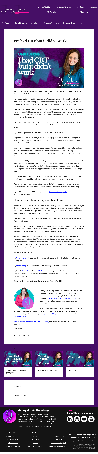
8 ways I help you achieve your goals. (16, 371)
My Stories (35, 23)
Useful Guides (18, 329)
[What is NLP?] (80, 359)
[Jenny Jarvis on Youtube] (84, 419)
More (81, 23)
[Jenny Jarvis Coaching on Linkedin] (70, 419)
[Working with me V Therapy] (49, 359)
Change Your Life (51, 23)
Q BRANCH (91, 437)
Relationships (69, 23)
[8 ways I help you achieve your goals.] (18, 359)
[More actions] (83, 35)
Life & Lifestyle (20, 23)
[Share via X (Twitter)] (19, 335)
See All (92, 348)
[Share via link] (28, 335)
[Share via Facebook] (14, 335)
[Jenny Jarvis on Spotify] (91, 419)
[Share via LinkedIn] (24, 335)
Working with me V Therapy (48, 370)
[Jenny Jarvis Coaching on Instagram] (77, 419)
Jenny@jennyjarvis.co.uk (80, 413)
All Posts (6, 23)
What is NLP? (73, 370)
